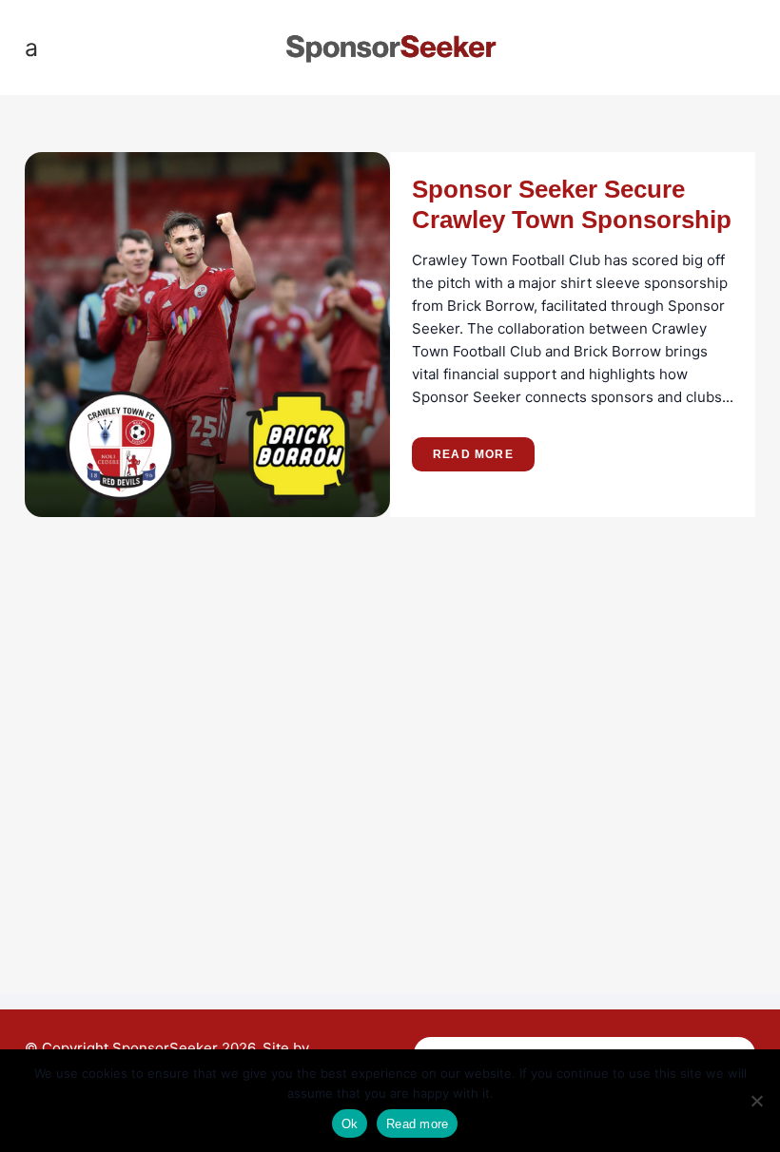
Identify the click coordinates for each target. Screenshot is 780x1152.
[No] (756, 1100)
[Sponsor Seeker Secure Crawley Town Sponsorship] (207, 334)
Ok (350, 1124)
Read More (473, 454)
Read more (417, 1124)
